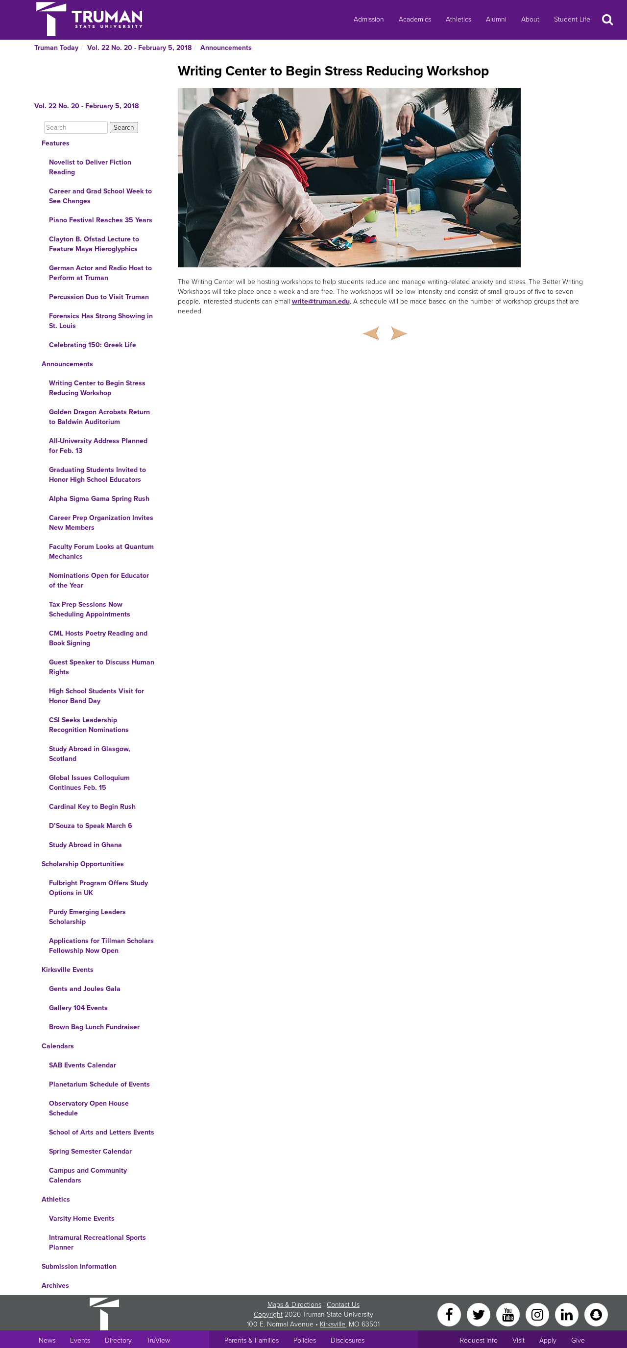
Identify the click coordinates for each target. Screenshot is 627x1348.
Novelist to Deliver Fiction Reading (90, 167)
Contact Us (343, 1305)
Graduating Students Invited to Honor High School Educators (97, 475)
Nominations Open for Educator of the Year (99, 580)
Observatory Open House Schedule (89, 1108)
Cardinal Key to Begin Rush (92, 807)
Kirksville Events (68, 970)
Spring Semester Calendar (90, 1151)
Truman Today (56, 48)
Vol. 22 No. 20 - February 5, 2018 (139, 48)
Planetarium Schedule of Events (99, 1084)
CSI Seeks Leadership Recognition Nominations (89, 725)
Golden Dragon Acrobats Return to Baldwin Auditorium (99, 417)
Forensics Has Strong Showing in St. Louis (101, 321)
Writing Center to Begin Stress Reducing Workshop (97, 388)
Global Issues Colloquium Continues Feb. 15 (89, 783)
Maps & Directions (294, 1305)
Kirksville (332, 1324)
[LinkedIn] (567, 1314)
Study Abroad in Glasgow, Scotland (89, 754)
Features (56, 143)
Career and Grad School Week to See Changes (100, 196)
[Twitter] (479, 1314)
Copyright (268, 1314)
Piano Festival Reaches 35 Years (100, 220)
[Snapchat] (596, 1314)
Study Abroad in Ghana (85, 845)
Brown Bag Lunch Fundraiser (94, 1027)
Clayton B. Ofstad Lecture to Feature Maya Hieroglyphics (94, 244)
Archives (55, 1285)
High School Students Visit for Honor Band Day (96, 696)
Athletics (458, 19)
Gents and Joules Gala (85, 989)
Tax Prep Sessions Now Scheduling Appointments (89, 609)
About (530, 19)
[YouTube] (509, 1314)
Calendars (58, 1046)
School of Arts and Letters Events (101, 1132)
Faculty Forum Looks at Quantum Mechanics (101, 552)
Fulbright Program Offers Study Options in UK (98, 888)
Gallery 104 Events (78, 1008)
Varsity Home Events (82, 1218)
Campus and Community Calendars (88, 1175)
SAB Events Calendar (82, 1065)
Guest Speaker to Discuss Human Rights (101, 667)
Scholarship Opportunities (83, 864)
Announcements (226, 48)
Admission (369, 19)
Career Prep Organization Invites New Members (101, 523)
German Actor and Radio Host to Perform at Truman (100, 273)
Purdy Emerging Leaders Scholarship (87, 917)
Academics (415, 19)
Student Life (572, 19)
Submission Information (79, 1266)
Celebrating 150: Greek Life (92, 345)
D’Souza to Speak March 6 (90, 826)
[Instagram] (538, 1314)
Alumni (496, 19)
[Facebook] (450, 1314)
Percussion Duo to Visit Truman (99, 297)
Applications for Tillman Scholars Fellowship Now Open (101, 946)
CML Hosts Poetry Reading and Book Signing (98, 638)
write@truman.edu (321, 301)
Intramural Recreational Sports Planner (97, 1242)
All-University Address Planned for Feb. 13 (98, 446)
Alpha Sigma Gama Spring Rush (99, 499)
